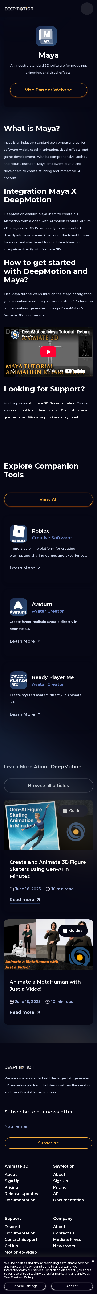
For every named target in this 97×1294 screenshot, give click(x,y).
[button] (87, 8)
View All (48, 499)
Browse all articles (48, 785)
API (56, 1193)
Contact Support (21, 1239)
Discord (12, 1227)
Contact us (63, 1233)
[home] (19, 8)
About (11, 1174)
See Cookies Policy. (19, 1277)
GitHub (11, 1246)
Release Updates (21, 1193)
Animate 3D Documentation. (52, 403)
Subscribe (48, 1143)
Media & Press (67, 1239)
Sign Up (12, 1181)
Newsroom (64, 1246)
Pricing (11, 1187)
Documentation (20, 1200)
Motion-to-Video (21, 1252)
